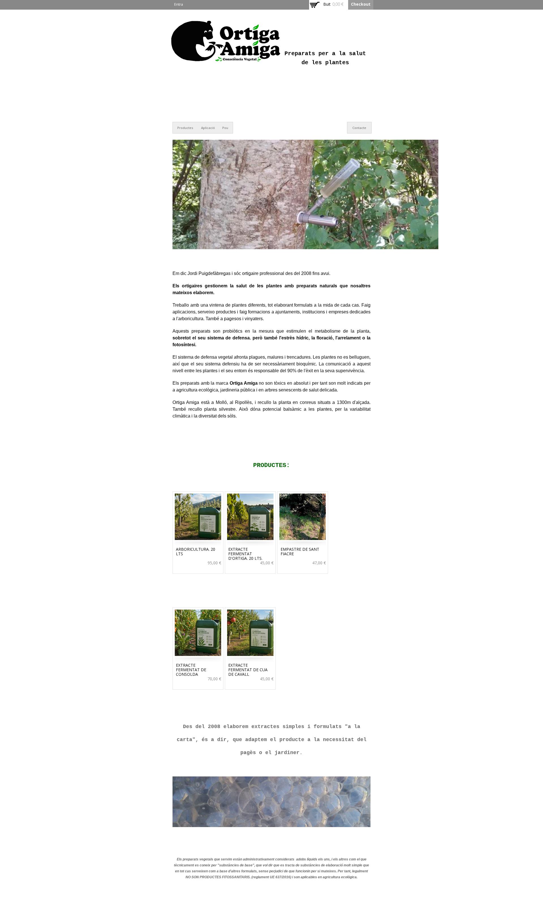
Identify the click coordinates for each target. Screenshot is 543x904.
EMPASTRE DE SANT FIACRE (300, 551)
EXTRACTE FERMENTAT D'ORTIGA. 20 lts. (245, 553)
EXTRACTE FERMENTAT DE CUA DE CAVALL (248, 669)
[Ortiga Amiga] (226, 61)
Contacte (359, 128)
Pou (225, 128)
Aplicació (208, 128)
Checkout (360, 4)
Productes (185, 128)
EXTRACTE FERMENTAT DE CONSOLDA (191, 669)
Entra (178, 4)
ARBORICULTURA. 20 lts (195, 551)
